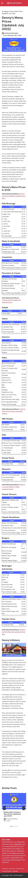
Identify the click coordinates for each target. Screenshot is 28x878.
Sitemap (15, 871)
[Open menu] (2, 3)
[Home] (2, 11)
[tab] (10, 826)
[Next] (23, 808)
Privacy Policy (20, 868)
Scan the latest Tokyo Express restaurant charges (13, 411)
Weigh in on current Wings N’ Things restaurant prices (13, 487)
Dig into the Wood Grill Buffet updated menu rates (13, 196)
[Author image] (3, 33)
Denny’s (4, 660)
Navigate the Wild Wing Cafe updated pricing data (13, 632)
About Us (5, 868)
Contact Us (12, 868)
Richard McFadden (12, 33)
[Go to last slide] (4, 808)
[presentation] (14, 801)
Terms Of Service (7, 871)
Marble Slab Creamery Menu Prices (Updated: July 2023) (12, 814)
